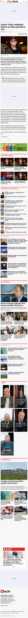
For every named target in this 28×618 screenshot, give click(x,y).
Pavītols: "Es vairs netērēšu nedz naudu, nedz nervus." (6, 182)
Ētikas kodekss (8, 613)
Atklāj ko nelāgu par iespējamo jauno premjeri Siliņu (14, 193)
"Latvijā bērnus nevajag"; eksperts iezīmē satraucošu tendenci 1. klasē (15, 214)
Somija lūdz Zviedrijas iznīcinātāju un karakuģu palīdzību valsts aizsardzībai (16, 357)
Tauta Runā (5, 22)
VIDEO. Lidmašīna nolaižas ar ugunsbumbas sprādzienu (16, 365)
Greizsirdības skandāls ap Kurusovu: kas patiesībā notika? (15, 206)
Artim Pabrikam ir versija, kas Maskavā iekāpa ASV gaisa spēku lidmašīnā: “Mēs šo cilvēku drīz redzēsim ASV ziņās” (17, 241)
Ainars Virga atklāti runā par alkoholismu (20, 182)
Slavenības (10, 22)
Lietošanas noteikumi (20, 611)
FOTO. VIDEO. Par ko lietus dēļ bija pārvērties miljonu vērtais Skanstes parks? (14, 219)
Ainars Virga (4, 136)
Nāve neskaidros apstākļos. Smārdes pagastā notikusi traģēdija (14, 210)
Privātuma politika (14, 611)
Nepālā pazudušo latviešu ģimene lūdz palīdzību (17, 256)
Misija (9, 611)
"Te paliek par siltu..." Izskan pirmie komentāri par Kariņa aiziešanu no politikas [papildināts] (14, 202)
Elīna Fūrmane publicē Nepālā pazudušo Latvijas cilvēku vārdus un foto (17, 273)
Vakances (13, 613)
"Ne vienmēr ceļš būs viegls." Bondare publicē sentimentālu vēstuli (7, 323)
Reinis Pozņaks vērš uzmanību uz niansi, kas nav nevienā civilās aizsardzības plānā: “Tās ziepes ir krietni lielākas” (17, 265)
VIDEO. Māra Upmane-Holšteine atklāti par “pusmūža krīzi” (20, 337)
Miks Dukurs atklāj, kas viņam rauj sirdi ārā (15, 197)
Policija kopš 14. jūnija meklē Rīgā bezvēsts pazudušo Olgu (16, 228)
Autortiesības (3, 613)
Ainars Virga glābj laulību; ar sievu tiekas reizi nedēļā (20, 168)
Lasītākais (5, 236)
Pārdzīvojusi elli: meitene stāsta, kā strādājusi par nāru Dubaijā (17, 248)
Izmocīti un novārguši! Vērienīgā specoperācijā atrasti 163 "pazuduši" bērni (7, 517)
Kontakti (17, 613)
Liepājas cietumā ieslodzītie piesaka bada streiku (16, 373)
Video (3, 383)
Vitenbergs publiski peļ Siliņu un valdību (15, 232)
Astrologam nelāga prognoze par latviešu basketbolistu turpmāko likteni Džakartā (15, 224)
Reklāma (5, 611)
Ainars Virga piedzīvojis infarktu (7, 168)
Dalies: (9, 139)
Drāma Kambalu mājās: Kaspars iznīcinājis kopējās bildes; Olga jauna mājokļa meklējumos (6, 338)
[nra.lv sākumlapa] (4, 1)
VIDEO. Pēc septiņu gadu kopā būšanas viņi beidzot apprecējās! (20, 323)
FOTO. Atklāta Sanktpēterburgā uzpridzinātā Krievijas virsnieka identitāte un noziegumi (20, 518)
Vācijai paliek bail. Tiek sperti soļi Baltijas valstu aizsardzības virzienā (17, 349)
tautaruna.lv (3, 31)
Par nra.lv (2, 611)
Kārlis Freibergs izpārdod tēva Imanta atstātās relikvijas (13, 304)
